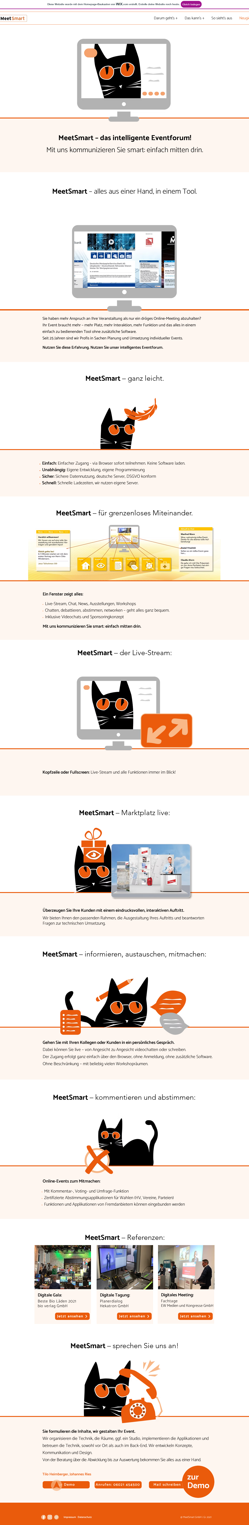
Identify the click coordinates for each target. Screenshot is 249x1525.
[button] (124, 259)
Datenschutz (85, 1517)
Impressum (70, 1517)
